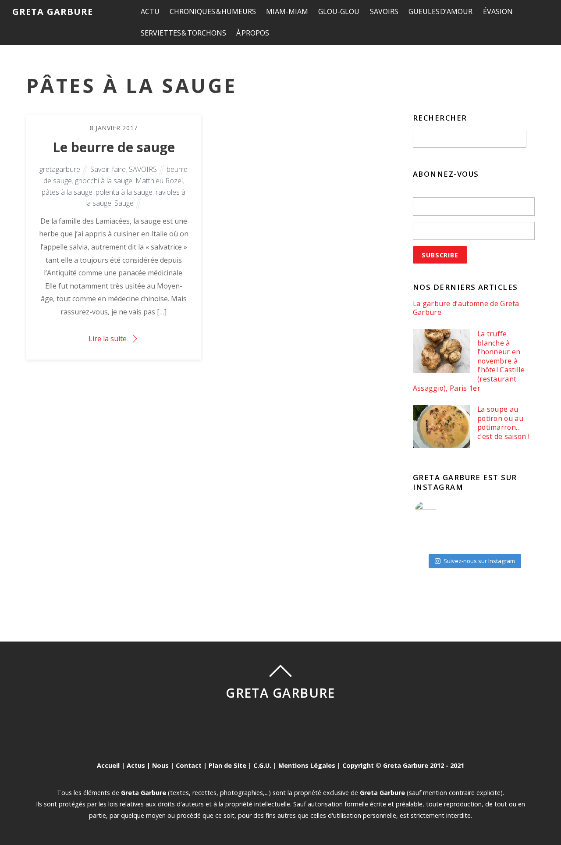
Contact (189, 765)
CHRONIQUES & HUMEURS (213, 11)
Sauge (124, 203)
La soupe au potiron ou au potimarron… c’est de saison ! (503, 423)
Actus (136, 765)
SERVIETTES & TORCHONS (183, 33)
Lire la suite (108, 338)
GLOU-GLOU (338, 11)
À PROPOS (252, 33)
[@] (439, 512)
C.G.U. (262, 765)
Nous (160, 765)
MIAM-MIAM (287, 11)
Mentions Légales (306, 765)
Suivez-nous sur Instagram (479, 561)
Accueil (108, 765)
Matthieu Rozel (159, 180)
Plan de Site (227, 765)
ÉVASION (498, 11)
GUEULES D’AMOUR (440, 11)
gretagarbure (59, 169)
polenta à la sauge (124, 192)
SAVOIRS (384, 11)
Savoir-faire (108, 169)
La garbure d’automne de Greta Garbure (466, 308)
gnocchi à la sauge (103, 180)
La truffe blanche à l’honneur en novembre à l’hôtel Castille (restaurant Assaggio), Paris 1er (469, 360)
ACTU (150, 11)
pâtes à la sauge (67, 192)
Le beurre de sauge (114, 147)
